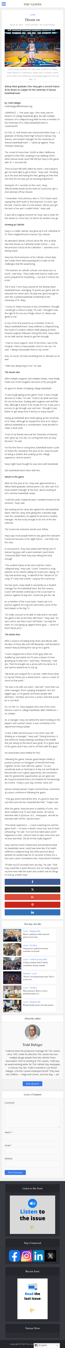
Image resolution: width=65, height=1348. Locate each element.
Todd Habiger (49, 25)
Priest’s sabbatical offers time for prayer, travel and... (36, 935)
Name (9, 1132)
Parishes (33, 945)
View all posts (32, 1083)
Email (8, 1145)
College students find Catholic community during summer (35, 963)
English (42, 1345)
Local (32, 14)
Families (26, 973)
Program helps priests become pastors (38, 1005)
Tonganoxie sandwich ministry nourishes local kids (35, 949)
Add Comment (31, 25)
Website (9, 1158)
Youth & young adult (38, 959)
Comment (10, 1102)
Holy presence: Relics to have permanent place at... (35, 992)
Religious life (35, 931)
